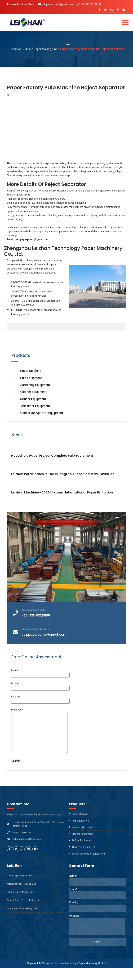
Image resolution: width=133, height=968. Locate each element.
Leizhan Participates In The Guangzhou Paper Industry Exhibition (62, 474)
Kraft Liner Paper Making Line (21, 884)
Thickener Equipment (35, 406)
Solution (16, 49)
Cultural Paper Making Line (20, 892)
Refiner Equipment (33, 399)
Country (15, 696)
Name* (15, 670)
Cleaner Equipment (33, 392)
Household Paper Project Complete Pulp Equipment (52, 456)
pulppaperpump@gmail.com (57, 4)
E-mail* (15, 683)
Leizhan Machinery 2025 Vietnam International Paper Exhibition (62, 492)
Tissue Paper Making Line (40, 49)
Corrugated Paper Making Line (22, 908)
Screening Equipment (35, 385)
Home (66, 44)
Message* (17, 709)
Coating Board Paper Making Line (23, 900)
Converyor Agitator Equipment (41, 413)
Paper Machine (30, 371)
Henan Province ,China (22, 4)
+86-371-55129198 (90, 4)
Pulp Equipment (31, 378)
